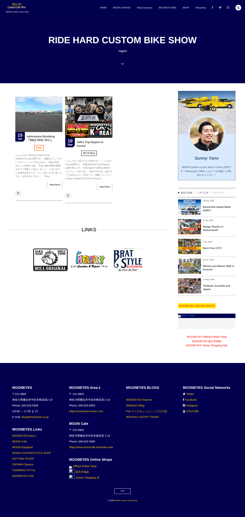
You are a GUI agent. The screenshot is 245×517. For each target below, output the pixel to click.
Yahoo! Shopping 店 (87, 477)
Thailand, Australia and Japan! (216, 287)
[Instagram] (228, 8)
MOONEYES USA (23, 475)
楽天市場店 (82, 471)
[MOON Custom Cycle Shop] (17, 5)
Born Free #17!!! (212, 248)
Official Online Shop (84, 466)
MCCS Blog (89, 153)
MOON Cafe (19, 441)
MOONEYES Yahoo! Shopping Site (206, 345)
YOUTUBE (192, 411)
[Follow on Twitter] (220, 8)
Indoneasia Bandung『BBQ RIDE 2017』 (41, 138)
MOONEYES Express (139, 399)
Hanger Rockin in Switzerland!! (213, 228)
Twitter (190, 393)
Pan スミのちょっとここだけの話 (146, 411)
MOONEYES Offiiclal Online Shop (207, 336)
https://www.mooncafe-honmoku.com (91, 447)
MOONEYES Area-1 (24, 435)
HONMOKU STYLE (23, 470)
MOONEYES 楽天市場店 (206, 341)
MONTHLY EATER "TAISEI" (142, 416)
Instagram (192, 405)
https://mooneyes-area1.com (86, 411)
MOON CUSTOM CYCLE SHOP (31, 452)
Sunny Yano (207, 158)
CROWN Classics (22, 464)
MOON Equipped (22, 447)
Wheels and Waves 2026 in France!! (218, 268)
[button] (238, 8)
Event (39, 148)
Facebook (191, 399)
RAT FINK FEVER (23, 458)
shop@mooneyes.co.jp (35, 416)
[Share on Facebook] (212, 8)
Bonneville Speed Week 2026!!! (217, 208)
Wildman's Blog (135, 405)
